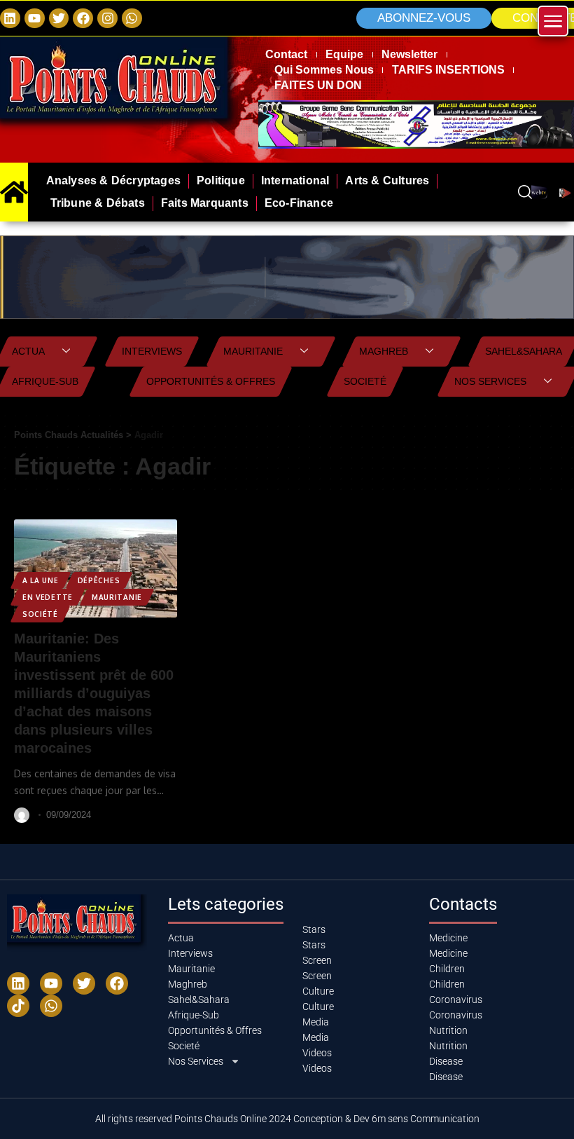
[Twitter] (59, 18)
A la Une (40, 580)
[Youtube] (51, 983)
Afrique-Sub (45, 381)
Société (40, 614)
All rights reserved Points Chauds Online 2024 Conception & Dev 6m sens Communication (287, 1118)
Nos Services (490, 381)
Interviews (152, 351)
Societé (365, 381)
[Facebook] (83, 18)
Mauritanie (253, 351)
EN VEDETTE (47, 597)
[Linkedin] (10, 18)
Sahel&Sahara (523, 351)
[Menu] (553, 21)
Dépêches (99, 580)
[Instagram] (107, 18)
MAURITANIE (117, 597)
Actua (28, 351)
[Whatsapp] (132, 18)
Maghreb (383, 351)
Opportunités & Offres (210, 381)
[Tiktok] (18, 1006)
